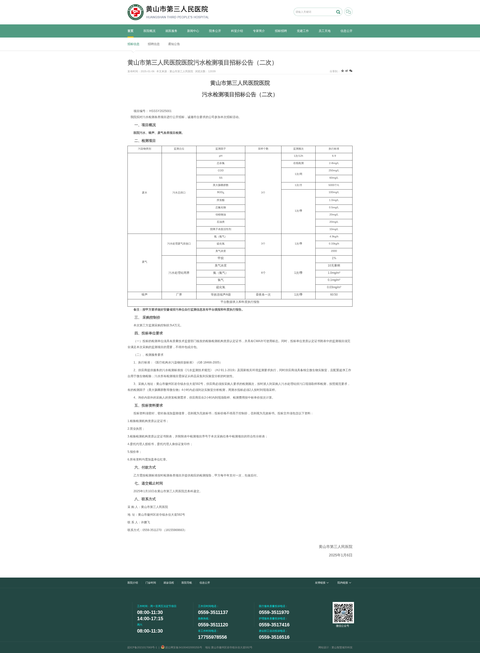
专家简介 (259, 30)
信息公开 (346, 30)
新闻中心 (193, 30)
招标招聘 (281, 30)
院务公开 (215, 30)
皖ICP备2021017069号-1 (142, 647)
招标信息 (134, 44)
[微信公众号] (342, 612)
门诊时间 (151, 582)
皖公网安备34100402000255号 (183, 647)
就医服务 (171, 30)
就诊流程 (169, 582)
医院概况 (149, 30)
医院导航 (187, 582)
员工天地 (325, 30)
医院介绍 (133, 582)
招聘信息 (154, 44)
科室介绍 (237, 30)
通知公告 (174, 44)
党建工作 (303, 30)
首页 (131, 30)
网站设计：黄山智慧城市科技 (335, 647)
